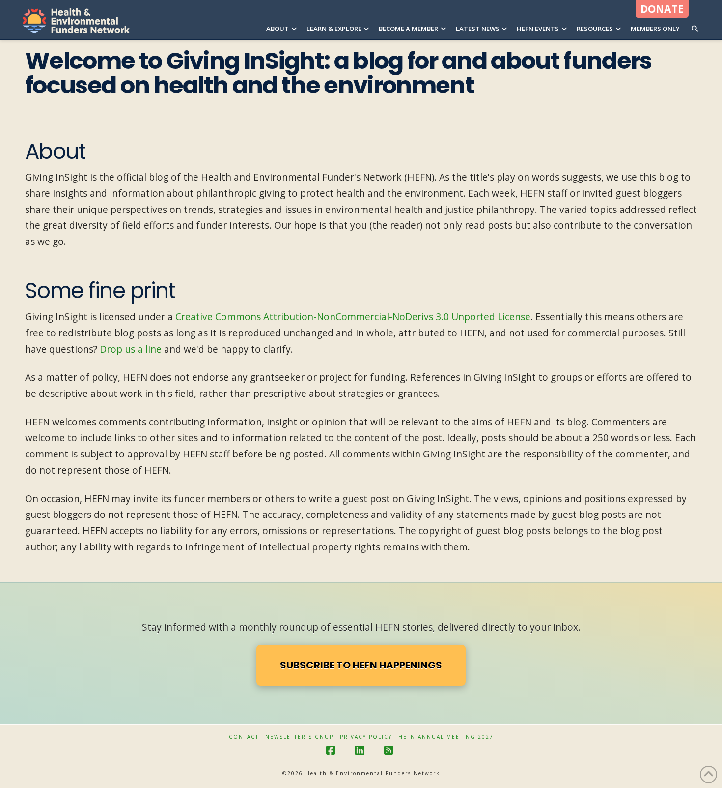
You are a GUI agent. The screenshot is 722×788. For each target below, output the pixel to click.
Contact (244, 737)
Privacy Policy (366, 737)
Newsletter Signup (299, 737)
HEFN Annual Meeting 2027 (446, 737)
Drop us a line (131, 349)
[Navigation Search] (695, 19)
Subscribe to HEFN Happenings (361, 665)
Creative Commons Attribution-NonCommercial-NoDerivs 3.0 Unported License (352, 316)
